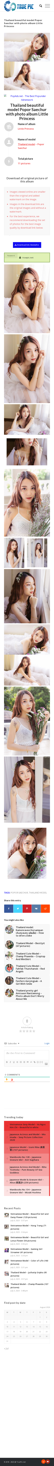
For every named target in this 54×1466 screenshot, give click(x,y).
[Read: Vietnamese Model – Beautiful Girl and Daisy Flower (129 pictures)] (6, 1215)
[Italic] (10, 1062)
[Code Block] (31, 1062)
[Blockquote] (27, 1062)
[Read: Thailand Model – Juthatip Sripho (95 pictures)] (6, 1273)
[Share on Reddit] (45, 909)
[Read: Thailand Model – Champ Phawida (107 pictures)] (6, 1285)
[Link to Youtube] (48, 1461)
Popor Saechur (19, 892)
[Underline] (13, 1062)
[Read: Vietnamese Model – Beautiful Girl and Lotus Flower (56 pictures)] (6, 1238)
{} (38, 1062)
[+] (41, 1062)
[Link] (34, 1062)
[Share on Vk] (36, 909)
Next (47, 190)
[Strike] (17, 1062)
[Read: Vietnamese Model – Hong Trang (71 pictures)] (6, 1226)
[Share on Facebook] (8, 909)
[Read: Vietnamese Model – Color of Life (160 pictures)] (6, 1261)
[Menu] (46, 6)
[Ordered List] (20, 1062)
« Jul (6, 1348)
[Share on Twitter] (17, 909)
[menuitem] (39, 6)
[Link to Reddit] (43, 1461)
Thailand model (26, 144)
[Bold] (6, 1062)
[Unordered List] (24, 1062)
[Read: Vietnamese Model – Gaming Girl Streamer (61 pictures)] (6, 1250)
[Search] (39, 6)
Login (47, 1043)
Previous (40, 190)
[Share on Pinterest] (27, 909)
